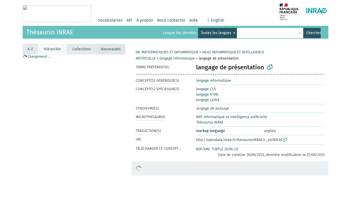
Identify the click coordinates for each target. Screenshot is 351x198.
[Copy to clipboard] (269, 67)
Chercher (313, 33)
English (217, 20)
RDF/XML (203, 149)
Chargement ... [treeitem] (39, 56)
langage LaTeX (207, 100)
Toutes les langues (216, 33)
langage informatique (177, 58)
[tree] (74, 125)
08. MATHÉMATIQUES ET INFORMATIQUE (167, 52)
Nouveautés (111, 49)
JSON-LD (231, 149)
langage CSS (206, 89)
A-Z (30, 49)
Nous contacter (171, 20)
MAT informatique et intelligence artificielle (231, 117)
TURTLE (217, 149)
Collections (81, 49)
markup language (210, 131)
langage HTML (207, 94)
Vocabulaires (110, 20)
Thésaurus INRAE (49, 32)
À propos (144, 20)
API (129, 20)
